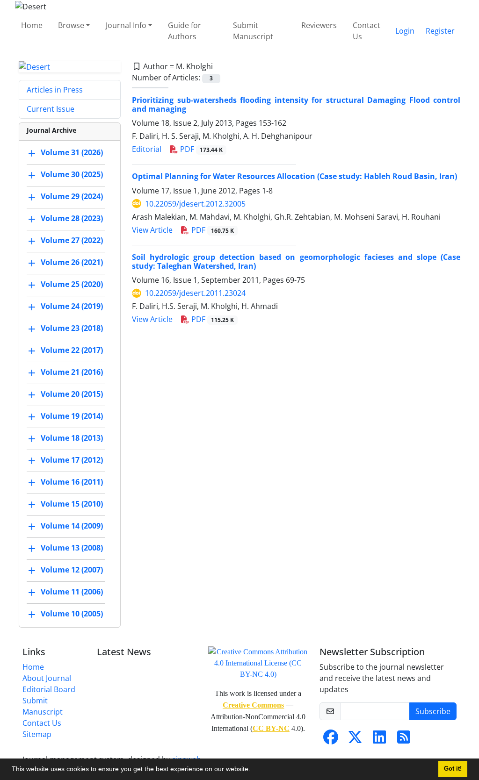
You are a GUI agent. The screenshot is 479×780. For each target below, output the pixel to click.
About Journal (46, 678)
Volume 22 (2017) (72, 350)
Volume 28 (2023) (72, 219)
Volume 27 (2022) (72, 241)
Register (440, 31)
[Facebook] (330, 740)
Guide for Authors (184, 31)
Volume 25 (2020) (72, 284)
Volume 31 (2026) (72, 153)
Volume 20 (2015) (72, 394)
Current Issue (50, 109)
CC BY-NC (271, 728)
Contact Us (366, 31)
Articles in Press (55, 90)
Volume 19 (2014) (72, 416)
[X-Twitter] (355, 740)
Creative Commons (253, 705)
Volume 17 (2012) (72, 460)
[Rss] (403, 740)
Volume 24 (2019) (72, 306)
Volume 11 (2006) (72, 592)
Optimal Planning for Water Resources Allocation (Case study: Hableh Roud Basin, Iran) (294, 176)
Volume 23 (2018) (72, 328)
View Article (152, 230)
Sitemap (36, 734)
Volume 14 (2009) (72, 526)
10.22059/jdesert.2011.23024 (195, 293)
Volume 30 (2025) (72, 175)
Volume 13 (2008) (72, 548)
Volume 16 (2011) (72, 482)
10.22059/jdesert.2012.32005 (195, 204)
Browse (71, 25)
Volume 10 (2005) (72, 614)
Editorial (146, 149)
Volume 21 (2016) (72, 372)
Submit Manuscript (253, 31)
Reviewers (319, 25)
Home (32, 25)
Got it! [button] (453, 769)
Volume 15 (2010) (72, 504)
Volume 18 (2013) (72, 438)
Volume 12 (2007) (72, 570)
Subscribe (432, 711)
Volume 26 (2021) (72, 263)
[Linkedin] (379, 740)
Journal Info (126, 25)
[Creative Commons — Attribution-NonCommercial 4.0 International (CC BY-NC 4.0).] (258, 662)
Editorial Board (48, 689)
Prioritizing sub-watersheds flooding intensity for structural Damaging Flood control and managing (296, 104)
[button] (253, 770)
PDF (200, 149)
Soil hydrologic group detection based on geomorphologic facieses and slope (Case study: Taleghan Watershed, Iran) (296, 261)
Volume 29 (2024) (72, 197)
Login (404, 31)
